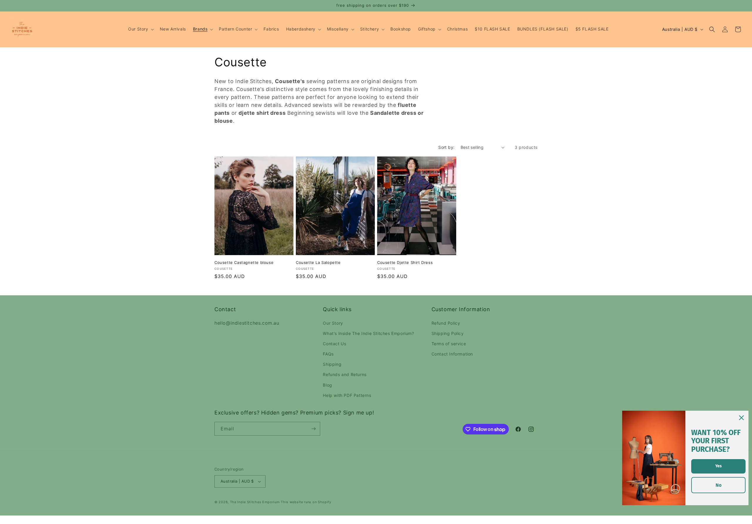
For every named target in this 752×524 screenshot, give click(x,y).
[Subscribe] (313, 429)
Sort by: (446, 147)
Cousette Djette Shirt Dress (405, 262)
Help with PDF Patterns (347, 395)
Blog (327, 385)
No (718, 485)
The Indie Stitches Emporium (255, 502)
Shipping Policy (448, 333)
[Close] (741, 418)
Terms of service (449, 343)
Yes (718, 466)
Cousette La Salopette (318, 262)
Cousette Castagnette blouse (243, 262)
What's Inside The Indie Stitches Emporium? (368, 333)
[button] (140, 29)
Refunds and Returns (344, 374)
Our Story (333, 323)
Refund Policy (446, 323)
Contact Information (452, 353)
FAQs (328, 353)
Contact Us (334, 343)
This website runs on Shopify (306, 502)
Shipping (332, 364)
